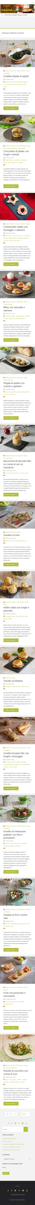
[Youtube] (26, 1123)
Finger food (20, 301)
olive (5, 84)
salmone (6, 240)
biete (7, 160)
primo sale (6, 926)
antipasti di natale (10, 316)
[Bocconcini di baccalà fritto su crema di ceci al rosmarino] (17, 438)
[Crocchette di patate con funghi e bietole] (17, 128)
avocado (18, 316)
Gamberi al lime (11, 535)
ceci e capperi (12, 1079)
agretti (7, 82)
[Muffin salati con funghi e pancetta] (17, 585)
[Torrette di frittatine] (17, 660)
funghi (9, 162)
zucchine (22, 1082)
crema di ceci (25, 473)
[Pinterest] (19, 1123)
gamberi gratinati (19, 540)
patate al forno (26, 392)
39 (24, 1114)
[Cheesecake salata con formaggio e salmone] (17, 206)
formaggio (8, 616)
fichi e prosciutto (13, 1001)
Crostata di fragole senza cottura (11, 1147)
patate (19, 392)
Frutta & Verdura (21, 70)
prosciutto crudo (8, 1004)
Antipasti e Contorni (10, 70)
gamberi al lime (10, 540)
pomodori (17, 846)
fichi (7, 923)
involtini (6, 767)
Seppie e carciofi (6, 1141)
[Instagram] (22, 1123)
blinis (22, 316)
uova (27, 686)
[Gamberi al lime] (17, 515)
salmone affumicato (14, 240)
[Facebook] (12, 1123)
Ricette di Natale (25, 224)
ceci (19, 473)
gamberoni (14, 392)
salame (23, 686)
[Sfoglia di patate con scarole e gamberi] (17, 360)
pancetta (9, 618)
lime (26, 540)
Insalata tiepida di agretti (16, 76)
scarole (6, 394)
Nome (4, 1167)
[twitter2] (15, 1123)
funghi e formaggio (21, 762)
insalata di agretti (22, 82)
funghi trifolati (19, 616)
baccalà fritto (14, 473)
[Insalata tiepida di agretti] (17, 53)
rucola (12, 926)
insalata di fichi (22, 923)
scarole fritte (12, 394)
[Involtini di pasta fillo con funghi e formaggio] (17, 730)
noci (10, 767)
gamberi (8, 392)
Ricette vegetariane (12, 148)
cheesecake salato (18, 235)
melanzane (24, 843)
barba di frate (13, 82)
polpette (20, 162)
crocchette (16, 160)
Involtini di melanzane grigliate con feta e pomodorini (14, 834)
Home (17, 1186)
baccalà (8, 473)
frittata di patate (16, 686)
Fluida (16, 1200)
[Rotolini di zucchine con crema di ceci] (17, 1048)
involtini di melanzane (14, 843)
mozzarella (21, 1001)
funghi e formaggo (9, 764)
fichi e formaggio (13, 923)
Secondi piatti (21, 148)
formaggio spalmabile (22, 238)
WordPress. (23, 1200)
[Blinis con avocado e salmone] (17, 284)
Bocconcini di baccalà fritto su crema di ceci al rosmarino (17, 464)
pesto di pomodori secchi (14, 84)
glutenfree (15, 162)
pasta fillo (14, 767)
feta (7, 843)
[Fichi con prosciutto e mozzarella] (17, 970)
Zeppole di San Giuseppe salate (11, 1149)
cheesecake (9, 235)
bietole (11, 160)
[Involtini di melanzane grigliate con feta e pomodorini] (17, 808)
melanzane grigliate (9, 846)
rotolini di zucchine (14, 1082)
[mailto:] (8, 1123)
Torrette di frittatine (13, 681)
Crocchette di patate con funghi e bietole (13, 1144)
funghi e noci (18, 764)
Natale (18, 224)
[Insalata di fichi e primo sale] (17, 892)
